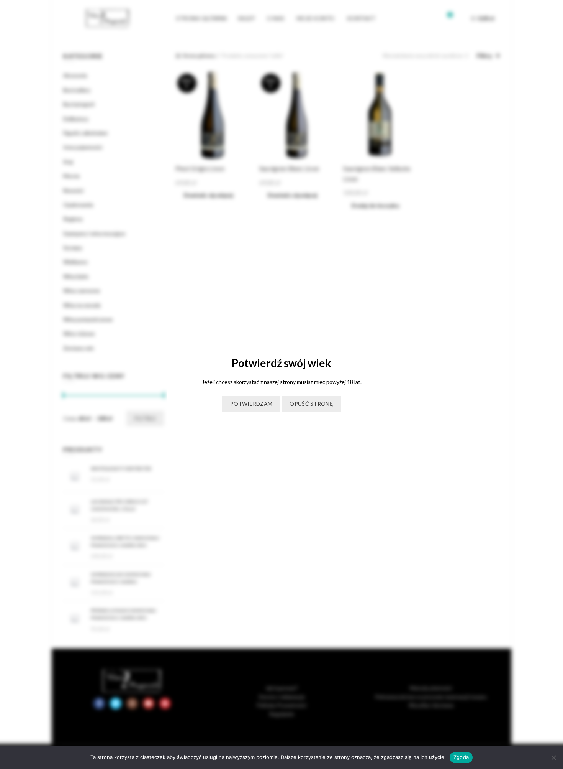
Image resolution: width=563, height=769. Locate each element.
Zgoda (461, 757)
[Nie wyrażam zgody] (553, 757)
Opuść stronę (311, 403)
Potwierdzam (251, 403)
